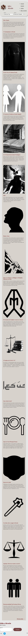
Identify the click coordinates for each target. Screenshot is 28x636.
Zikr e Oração (6, 20)
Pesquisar (1, 627)
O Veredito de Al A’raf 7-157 (9, 360)
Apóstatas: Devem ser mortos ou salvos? (11, 563)
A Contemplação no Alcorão (9, 31)
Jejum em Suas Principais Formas (10, 441)
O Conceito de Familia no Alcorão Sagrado (12, 114)
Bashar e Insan (6, 236)
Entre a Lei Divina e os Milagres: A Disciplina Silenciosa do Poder (12, 278)
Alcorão (15, 12)
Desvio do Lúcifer (7, 482)
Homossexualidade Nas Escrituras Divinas (12, 604)
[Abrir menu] (27, 633)
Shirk (4, 195)
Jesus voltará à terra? (7, 401)
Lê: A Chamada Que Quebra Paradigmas (11, 154)
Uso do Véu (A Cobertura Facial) (10, 72)
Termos (5, 12)
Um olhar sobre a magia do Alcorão (10, 523)
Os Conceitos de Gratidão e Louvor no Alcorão (13, 319)
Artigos (22, 8)
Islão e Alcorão (24, 10)
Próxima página (21, 618)
